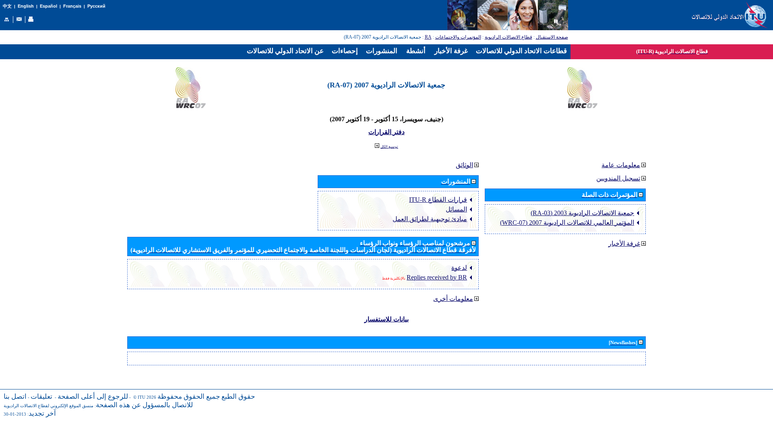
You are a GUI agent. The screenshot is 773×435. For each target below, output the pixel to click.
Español (48, 6)
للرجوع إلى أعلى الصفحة (93, 396)
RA (428, 37)
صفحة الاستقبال (552, 37)
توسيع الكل (389, 147)
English (26, 6)
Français (72, 6)
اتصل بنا (15, 396)
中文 (7, 6)
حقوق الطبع (238, 396)
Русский (96, 6)
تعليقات (41, 396)
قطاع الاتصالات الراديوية (508, 37)
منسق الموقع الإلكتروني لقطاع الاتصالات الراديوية (48, 406)
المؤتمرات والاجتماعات (458, 37)
